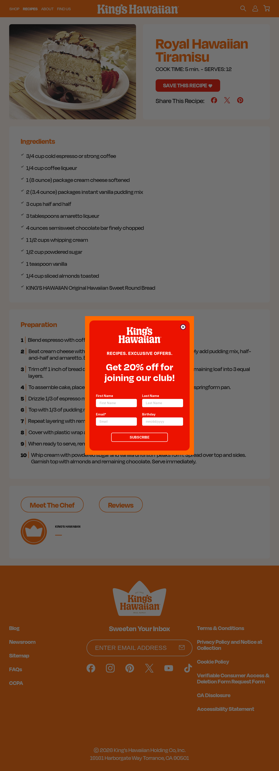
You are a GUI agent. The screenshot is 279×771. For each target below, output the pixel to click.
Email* (101, 414)
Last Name (150, 396)
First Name (104, 396)
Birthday (148, 414)
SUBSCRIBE (140, 437)
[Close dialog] (183, 327)
